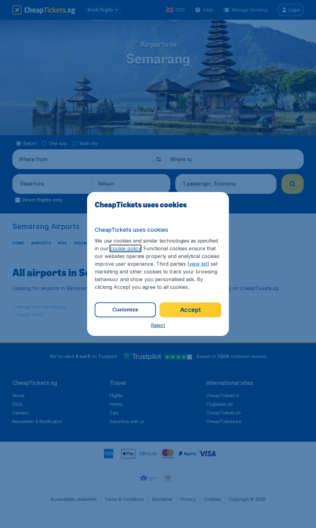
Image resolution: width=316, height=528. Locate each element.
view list (198, 264)
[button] (158, 325)
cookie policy (125, 248)
